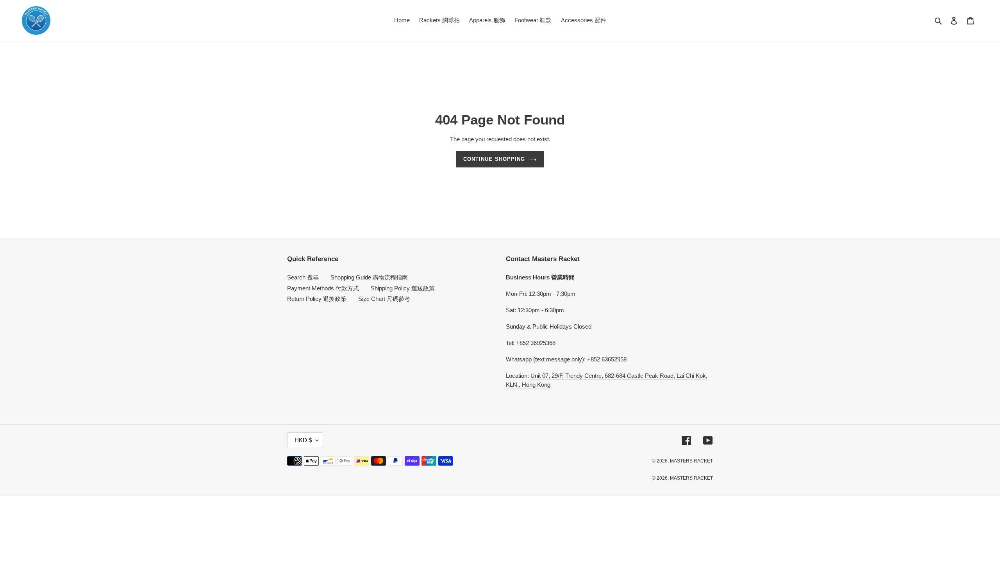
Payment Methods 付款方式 (323, 288)
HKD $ (303, 440)
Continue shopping (494, 159)
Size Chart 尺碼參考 (384, 298)
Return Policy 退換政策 (316, 298)
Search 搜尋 (303, 277)
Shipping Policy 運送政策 (403, 288)
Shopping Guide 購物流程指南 (369, 277)
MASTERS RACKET (691, 461)
